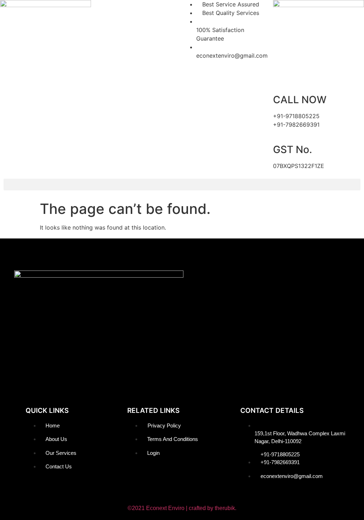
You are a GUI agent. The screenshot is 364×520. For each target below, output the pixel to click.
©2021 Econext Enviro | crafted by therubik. (182, 508)
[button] (182, 184)
